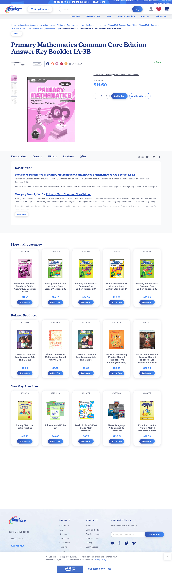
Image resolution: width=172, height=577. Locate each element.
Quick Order (161, 16)
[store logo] (13, 9)
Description (19, 156)
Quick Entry (64, 542)
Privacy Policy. (100, 559)
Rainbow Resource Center (17, 521)
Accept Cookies (69, 569)
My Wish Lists (158, 9)
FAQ (61, 529)
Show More (21, 214)
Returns (62, 551)
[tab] (16, 33)
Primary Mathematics (97, 25)
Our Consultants (93, 534)
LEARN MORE (99, 2)
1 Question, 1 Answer (103, 74)
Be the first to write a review (126, 75)
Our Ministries (92, 546)
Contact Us (75, 16)
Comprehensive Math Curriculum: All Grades (47, 25)
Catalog (89, 542)
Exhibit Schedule (93, 529)
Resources (64, 538)
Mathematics (23, 25)
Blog (109, 16)
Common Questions (126, 16)
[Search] (137, 9)
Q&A (83, 156)
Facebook (159, 157)
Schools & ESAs (93, 16)
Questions (63, 534)
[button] (151, 8)
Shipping (63, 546)
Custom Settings (99, 569)
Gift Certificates (92, 538)
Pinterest (153, 157)
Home (13, 25)
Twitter (147, 157)
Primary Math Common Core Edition (122, 25)
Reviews (68, 156)
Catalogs (145, 16)
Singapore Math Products (77, 25)
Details (37, 156)
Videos (52, 156)
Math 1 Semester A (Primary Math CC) (43, 28)
